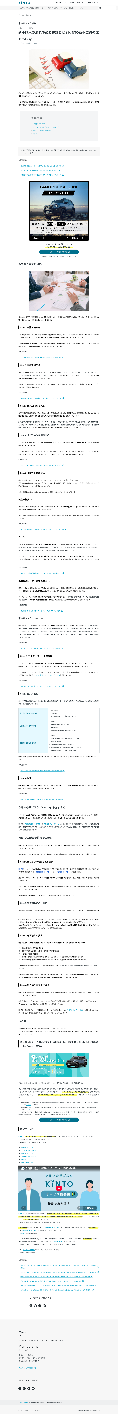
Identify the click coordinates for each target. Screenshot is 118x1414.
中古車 (23, 1159)
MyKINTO (28, 1105)
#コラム (35, 43)
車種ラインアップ (94, 2)
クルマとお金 (63, 8)
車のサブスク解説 (53, 8)
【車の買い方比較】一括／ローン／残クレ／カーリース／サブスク (42, 529)
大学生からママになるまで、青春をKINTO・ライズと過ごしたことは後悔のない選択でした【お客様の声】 (55, 1290)
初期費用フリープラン (52, 1227)
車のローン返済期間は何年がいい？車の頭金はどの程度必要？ (41, 573)
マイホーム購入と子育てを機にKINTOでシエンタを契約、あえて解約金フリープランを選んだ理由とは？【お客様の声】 (58, 1266)
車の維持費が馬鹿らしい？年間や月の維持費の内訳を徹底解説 (41, 357)
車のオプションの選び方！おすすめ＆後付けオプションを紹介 (41, 465)
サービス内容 (69, 2)
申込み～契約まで (29, 1250)
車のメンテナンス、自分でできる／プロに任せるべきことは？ (41, 686)
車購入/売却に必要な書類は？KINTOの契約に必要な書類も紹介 (41, 771)
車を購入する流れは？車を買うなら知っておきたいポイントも (41, 175)
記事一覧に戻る (26, 15)
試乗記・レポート (40, 8)
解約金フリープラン (29, 1230)
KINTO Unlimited (27, 1162)
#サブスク (21, 43)
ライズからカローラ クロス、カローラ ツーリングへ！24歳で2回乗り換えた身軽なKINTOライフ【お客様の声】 (57, 1285)
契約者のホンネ (73, 8)
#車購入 (28, 43)
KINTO (20, 869)
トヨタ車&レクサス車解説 (26, 8)
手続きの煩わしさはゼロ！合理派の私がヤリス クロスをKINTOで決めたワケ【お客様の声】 (50, 1281)
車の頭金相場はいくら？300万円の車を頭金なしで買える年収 (40, 166)
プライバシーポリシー (23, 1410)
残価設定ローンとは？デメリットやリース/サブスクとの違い (40, 611)
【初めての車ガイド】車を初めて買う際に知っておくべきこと (41, 398)
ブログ (82, 8)
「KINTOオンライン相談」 (75, 1010)
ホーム (20, 1402)
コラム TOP (58, 2)
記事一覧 (26, 1402)
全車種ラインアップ (28, 1147)
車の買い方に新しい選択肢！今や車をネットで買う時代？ (39, 170)
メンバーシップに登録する (27, 1368)
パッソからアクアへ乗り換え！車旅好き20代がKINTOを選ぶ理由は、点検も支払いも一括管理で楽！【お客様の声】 (58, 1272)
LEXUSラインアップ (28, 1153)
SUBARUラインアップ (28, 1156)
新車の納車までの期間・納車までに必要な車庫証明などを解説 (41, 799)
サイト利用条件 (36, 1410)
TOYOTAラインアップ (28, 1150)
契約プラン (80, 2)
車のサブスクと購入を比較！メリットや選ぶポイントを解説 (40, 648)
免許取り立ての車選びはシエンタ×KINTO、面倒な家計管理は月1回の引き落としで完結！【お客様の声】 (55, 1277)
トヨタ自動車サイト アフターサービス (47, 675)
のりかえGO (58, 1241)
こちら (28, 1109)
